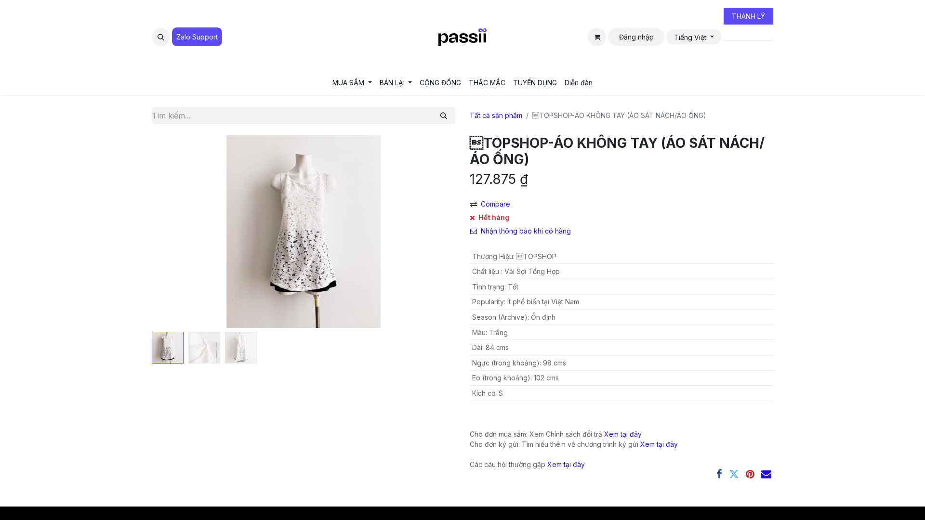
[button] (161, 37)
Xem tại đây (659, 444)
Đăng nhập (636, 37)
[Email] (766, 474)
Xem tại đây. (623, 434)
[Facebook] (719, 474)
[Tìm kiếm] (443, 115)
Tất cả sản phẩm (496, 115)
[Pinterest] (750, 474)
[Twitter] (734, 474)
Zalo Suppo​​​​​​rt (197, 37)
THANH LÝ (748, 16)
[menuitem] (352, 82)
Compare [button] (495, 204)
